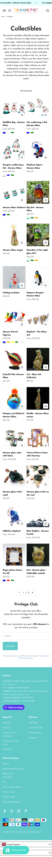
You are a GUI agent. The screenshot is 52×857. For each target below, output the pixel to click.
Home (3, 16)
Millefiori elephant (12, 530)
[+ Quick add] (21, 114)
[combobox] (26, 844)
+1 (22, 342)
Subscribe (10, 646)
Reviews (6, 727)
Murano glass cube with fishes (12, 454)
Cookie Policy (9, 796)
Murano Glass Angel (13, 249)
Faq (4, 781)
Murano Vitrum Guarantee (9, 734)
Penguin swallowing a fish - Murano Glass (13, 166)
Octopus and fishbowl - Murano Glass (14, 415)
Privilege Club (35, 732)
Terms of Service (24, 658)
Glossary (32, 737)
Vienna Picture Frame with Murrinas (37, 454)
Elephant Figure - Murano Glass (35, 166)
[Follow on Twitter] (12, 811)
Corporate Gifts (36, 727)
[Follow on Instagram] (19, 811)
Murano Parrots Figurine (10, 333)
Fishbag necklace (11, 292)
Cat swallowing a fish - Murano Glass (37, 124)
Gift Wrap (33, 722)
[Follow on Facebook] (5, 811)
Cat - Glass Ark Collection (34, 376)
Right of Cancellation (12, 801)
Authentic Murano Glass (11, 742)
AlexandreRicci (35, 832)
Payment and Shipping (13, 768)
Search (6, 763)
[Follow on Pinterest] (26, 811)
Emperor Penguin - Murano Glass (36, 294)
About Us (7, 722)
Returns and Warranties (8, 775)
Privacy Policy (42, 656)
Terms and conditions (12, 786)
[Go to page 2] (32, 592)
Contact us (7, 749)
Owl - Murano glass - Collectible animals (36, 571)
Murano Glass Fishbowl (14, 207)
